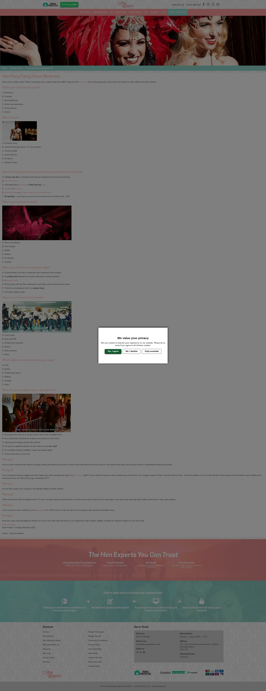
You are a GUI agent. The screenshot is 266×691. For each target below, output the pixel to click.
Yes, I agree (113, 351)
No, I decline (132, 351)
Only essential (151, 351)
